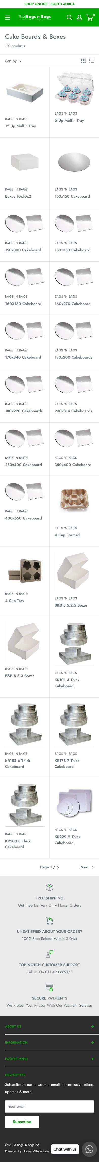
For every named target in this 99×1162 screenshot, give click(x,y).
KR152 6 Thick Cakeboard (17, 763)
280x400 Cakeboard (23, 465)
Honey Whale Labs (36, 1151)
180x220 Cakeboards (24, 411)
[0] (90, 18)
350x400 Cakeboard (73, 465)
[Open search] (69, 17)
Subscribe (22, 1122)
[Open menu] (7, 18)
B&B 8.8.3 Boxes (20, 676)
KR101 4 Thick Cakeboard (67, 683)
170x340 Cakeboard (23, 357)
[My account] (79, 17)
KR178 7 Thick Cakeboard (67, 763)
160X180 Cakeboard (23, 304)
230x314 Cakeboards (73, 411)
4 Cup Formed (67, 535)
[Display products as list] (91, 61)
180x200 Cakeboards (73, 357)
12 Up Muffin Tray (20, 126)
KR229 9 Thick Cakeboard (67, 839)
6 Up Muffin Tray (69, 120)
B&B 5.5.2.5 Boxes (71, 605)
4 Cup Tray (14, 601)
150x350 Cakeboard (72, 250)
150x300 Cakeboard (23, 250)
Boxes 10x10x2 (18, 196)
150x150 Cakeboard (72, 196)
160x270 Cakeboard (73, 304)
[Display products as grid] (83, 61)
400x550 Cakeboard (23, 518)
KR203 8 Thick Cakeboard (18, 844)
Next (84, 867)
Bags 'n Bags (16, 119)
